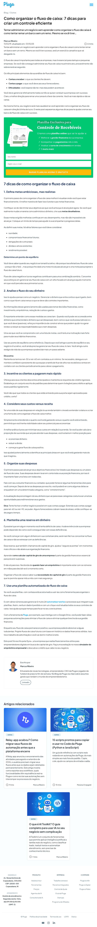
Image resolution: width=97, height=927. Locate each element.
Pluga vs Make (84, 889)
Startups (60, 898)
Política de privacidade (38, 917)
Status (73, 917)
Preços (36, 889)
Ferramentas (36, 885)
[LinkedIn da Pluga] (54, 923)
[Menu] (91, 4)
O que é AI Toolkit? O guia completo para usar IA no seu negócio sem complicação (47, 827)
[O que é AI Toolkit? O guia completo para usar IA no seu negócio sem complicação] (48, 804)
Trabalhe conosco (61, 881)
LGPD (66, 917)
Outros (13, 12)
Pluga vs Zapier (85, 885)
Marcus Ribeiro (10, 41)
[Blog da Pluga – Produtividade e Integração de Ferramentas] (9, 5)
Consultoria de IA (36, 898)
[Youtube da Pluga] (43, 923)
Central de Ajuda (60, 889)
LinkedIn (25, 682)
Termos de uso (55, 917)
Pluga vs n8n (85, 881)
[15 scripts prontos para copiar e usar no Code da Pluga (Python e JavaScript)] (72, 720)
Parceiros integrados (61, 885)
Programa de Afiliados (60, 902)
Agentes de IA (36, 893)
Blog (6, 12)
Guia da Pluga (60, 893)
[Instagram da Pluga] (48, 923)
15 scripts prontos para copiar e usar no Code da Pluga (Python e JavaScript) (70, 743)
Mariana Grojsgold (84, 785)
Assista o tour (36, 881)
